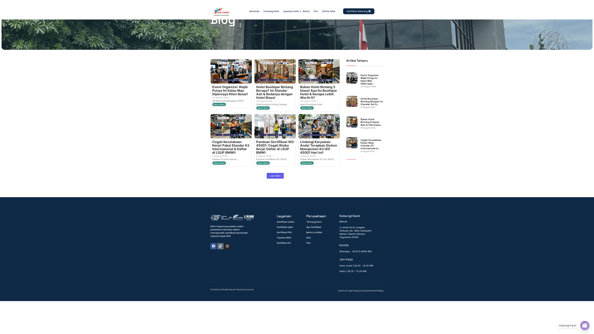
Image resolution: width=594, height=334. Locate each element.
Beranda (254, 11)
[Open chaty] (585, 325)
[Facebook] (213, 246)
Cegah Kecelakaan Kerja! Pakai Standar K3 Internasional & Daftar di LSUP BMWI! (230, 147)
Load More (275, 175)
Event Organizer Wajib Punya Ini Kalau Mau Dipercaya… (370, 79)
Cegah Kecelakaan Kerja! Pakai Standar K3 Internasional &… (371, 144)
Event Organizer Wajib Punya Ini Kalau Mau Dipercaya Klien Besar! (230, 90)
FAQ (316, 11)
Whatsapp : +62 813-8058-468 (355, 251)
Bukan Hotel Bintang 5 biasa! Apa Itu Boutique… (371, 122)
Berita (306, 11)
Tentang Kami (271, 11)
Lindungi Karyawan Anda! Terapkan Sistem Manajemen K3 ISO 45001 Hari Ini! (318, 147)
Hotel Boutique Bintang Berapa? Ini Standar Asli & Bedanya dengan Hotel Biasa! (274, 92)
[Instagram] (227, 246)
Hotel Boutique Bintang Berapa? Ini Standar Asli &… (372, 101)
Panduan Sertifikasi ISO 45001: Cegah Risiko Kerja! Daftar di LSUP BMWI (275, 147)
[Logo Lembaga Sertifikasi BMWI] (221, 12)
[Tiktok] (220, 246)
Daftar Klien (328, 11)
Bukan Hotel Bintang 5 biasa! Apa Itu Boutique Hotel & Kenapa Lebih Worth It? (318, 92)
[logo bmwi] (232, 217)
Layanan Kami (291, 11)
